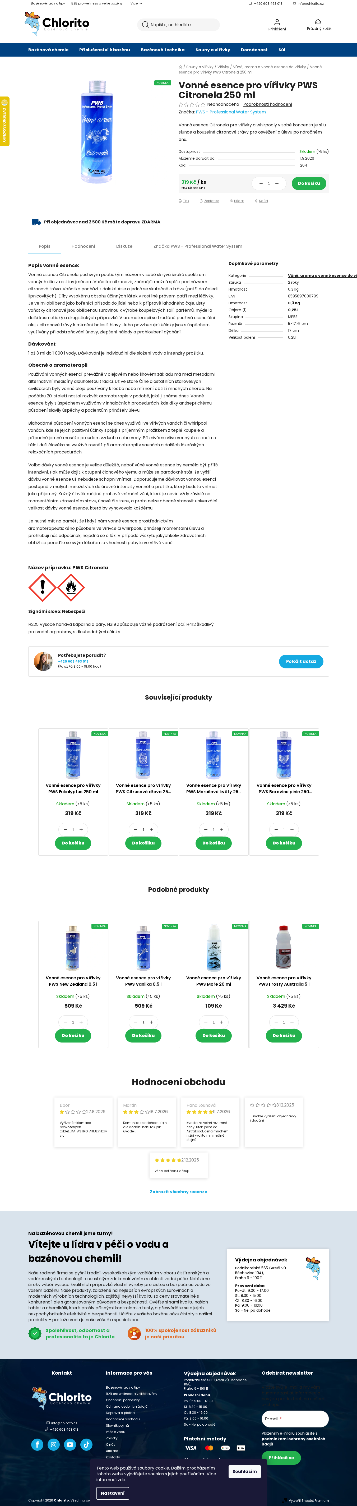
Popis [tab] (44, 246)
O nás (110, 1444)
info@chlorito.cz (311, 3)
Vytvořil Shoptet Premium (309, 1501)
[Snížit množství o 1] (261, 183)
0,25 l (293, 310)
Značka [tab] (198, 246)
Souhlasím (245, 1471)
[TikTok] (86, 1445)
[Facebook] (37, 1445)
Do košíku (309, 183)
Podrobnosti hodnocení (267, 104)
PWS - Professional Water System (231, 112)
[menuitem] (48, 50)
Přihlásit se (281, 1458)
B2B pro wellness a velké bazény (97, 3)
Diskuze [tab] (124, 246)
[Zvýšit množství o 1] (277, 183)
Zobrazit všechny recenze (178, 1192)
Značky (112, 1438)
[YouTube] (70, 1445)
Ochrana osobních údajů (126, 1406)
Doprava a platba (120, 1413)
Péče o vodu (115, 1432)
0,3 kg (294, 303)
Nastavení (113, 1493)
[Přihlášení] (291, 25)
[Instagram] (54, 1445)
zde (121, 1480)
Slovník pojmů (117, 1425)
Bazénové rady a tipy (48, 3)
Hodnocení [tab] (83, 246)
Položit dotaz (301, 661)
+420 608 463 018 (268, 3)
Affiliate (112, 1451)
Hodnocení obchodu (123, 1419)
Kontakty (113, 1457)
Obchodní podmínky (123, 1400)
